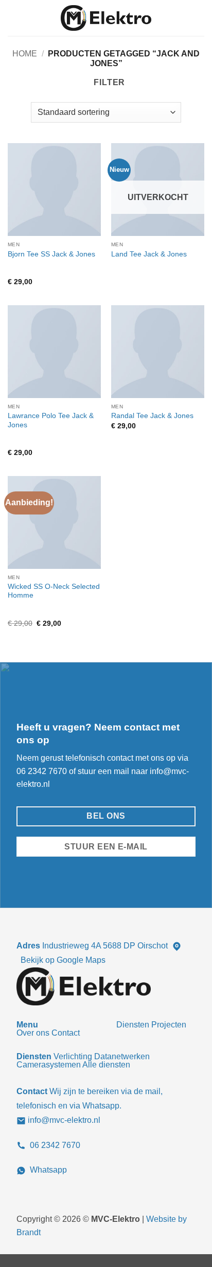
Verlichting (73, 1056)
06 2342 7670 (41, 771)
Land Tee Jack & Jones (149, 254)
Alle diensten (106, 1064)
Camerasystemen (48, 1064)
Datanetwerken (122, 1056)
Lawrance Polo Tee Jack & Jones (51, 420)
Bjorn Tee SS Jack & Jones (51, 254)
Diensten (132, 1024)
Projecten (168, 1024)
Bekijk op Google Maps (63, 960)
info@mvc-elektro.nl (64, 1120)
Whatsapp (48, 1169)
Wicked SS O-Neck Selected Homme (54, 591)
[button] (14, 17)
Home (24, 53)
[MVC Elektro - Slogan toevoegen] (106, 18)
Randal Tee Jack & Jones (152, 416)
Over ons (32, 1032)
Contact (65, 1032)
